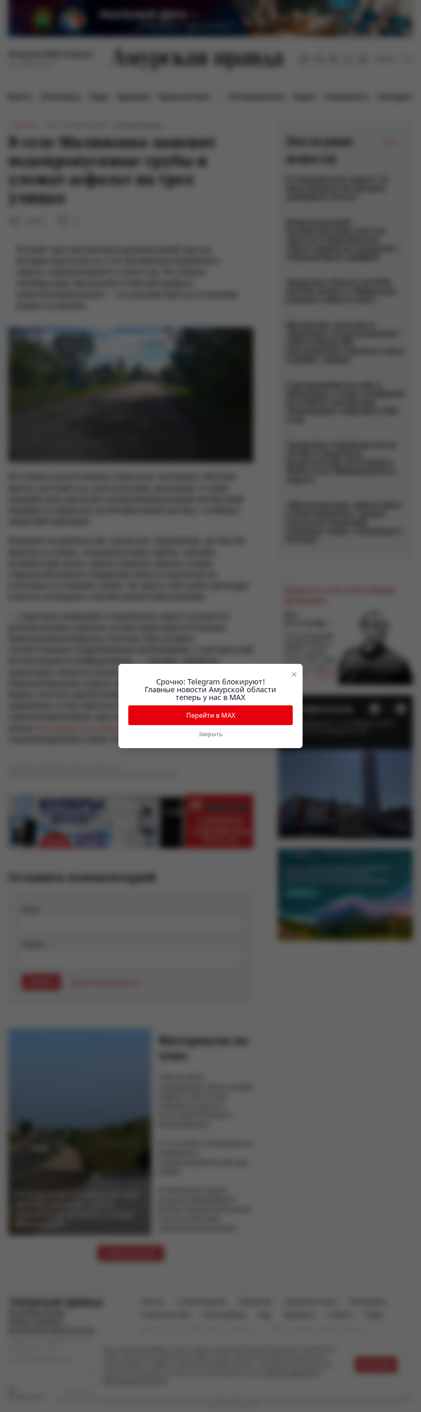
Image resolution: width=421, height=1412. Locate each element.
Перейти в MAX (210, 715)
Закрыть (210, 734)
